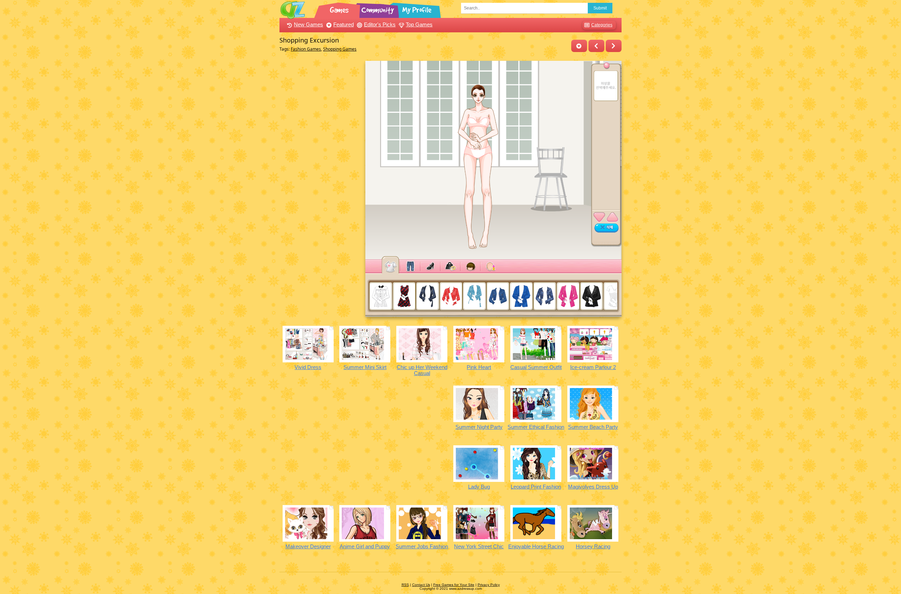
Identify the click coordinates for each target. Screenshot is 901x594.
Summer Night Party (479, 427)
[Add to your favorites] (579, 46)
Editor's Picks (380, 24)
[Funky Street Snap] (614, 46)
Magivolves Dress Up (593, 487)
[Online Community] (378, 9)
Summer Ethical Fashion (536, 427)
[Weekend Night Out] (596, 46)
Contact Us (421, 585)
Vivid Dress (308, 367)
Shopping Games (340, 49)
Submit (600, 8)
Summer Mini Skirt (365, 367)
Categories (601, 24)
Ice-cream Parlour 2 (593, 367)
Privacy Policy (489, 585)
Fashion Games (306, 49)
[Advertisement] (320, 166)
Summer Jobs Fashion (422, 546)
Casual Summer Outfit (536, 367)
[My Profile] (417, 9)
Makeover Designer (308, 546)
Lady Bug (479, 487)
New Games (308, 24)
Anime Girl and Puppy (365, 546)
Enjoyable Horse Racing (536, 546)
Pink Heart (479, 367)
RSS (405, 585)
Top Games (419, 24)
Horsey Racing (593, 546)
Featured (343, 24)
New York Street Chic (479, 546)
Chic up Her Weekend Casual (422, 370)
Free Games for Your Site (453, 585)
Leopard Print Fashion (536, 487)
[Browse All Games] (340, 9)
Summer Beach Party (593, 427)
